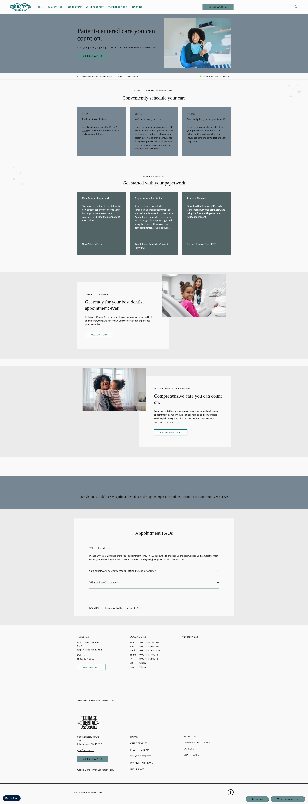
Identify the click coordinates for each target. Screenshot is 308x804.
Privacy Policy (193, 736)
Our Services (55, 7)
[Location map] (206, 660)
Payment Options (117, 7)
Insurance (137, 7)
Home (41, 7)
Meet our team (99, 335)
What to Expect (95, 7)
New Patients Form (92, 244)
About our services (170, 432)
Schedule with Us (218, 7)
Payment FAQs (133, 607)
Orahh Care (191, 754)
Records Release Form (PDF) (201, 244)
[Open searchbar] (296, 7)
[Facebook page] (231, 792)
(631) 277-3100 (133, 76)
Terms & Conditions (196, 742)
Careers (188, 748)
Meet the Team (74, 7)
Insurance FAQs (113, 607)
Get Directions (91, 667)
